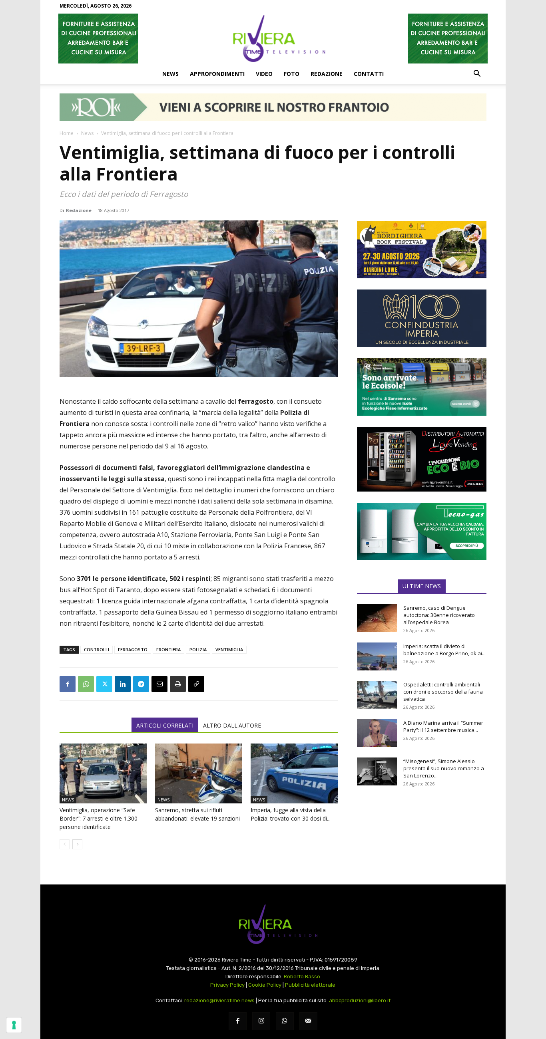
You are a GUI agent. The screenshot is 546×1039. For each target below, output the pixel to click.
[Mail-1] (308, 1021)
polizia (198, 649)
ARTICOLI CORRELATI (164, 725)
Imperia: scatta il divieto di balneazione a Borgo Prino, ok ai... (444, 649)
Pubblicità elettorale (310, 985)
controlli (96, 649)
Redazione (327, 73)
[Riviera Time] (273, 38)
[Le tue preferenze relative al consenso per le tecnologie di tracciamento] (14, 1025)
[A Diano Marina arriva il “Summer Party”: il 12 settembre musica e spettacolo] (377, 733)
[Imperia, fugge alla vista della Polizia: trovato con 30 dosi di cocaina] (294, 773)
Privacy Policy (227, 985)
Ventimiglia (229, 649)
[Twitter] (104, 684)
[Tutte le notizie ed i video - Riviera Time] (273, 924)
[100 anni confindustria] (421, 318)
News (170, 73)
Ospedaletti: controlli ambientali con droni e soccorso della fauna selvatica (443, 691)
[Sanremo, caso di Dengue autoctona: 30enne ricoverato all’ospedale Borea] (377, 618)
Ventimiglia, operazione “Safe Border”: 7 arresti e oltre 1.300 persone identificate (98, 818)
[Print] (178, 684)
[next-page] (77, 844)
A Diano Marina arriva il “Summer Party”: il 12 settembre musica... (443, 726)
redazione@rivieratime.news (219, 1000)
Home (67, 133)
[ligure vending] (421, 459)
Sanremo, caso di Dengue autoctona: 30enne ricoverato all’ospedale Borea (439, 615)
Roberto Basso (302, 977)
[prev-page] (65, 844)
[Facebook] (68, 684)
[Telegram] (141, 684)
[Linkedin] (123, 684)
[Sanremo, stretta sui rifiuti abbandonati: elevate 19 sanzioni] (198, 773)
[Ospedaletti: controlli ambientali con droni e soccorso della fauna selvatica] (377, 695)
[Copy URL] (196, 684)
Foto (291, 73)
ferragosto (132, 649)
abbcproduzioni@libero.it (360, 1000)
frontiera (168, 649)
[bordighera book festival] (421, 249)
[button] (476, 74)
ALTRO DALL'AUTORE (232, 725)
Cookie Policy (264, 985)
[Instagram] (261, 1021)
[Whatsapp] (285, 1021)
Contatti (369, 73)
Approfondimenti (217, 73)
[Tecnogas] (421, 531)
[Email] (159, 684)
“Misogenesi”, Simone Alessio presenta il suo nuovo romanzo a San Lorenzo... (443, 768)
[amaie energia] (421, 387)
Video (264, 73)
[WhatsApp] (86, 684)
